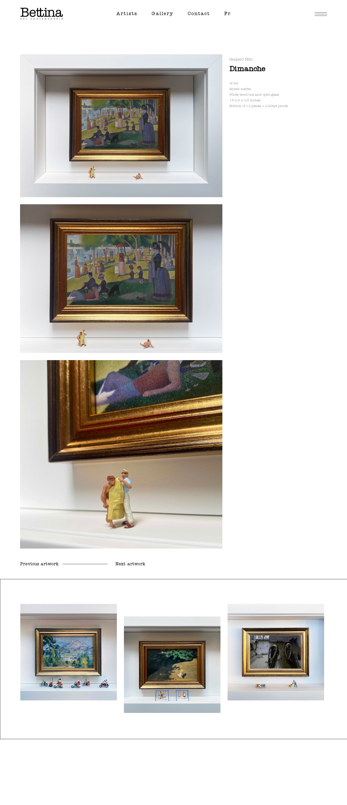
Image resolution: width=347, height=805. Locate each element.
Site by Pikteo (318, 792)
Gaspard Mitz (241, 59)
